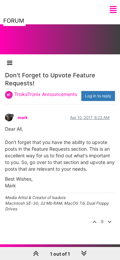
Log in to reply (98, 95)
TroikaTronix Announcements (45, 94)
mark (23, 117)
